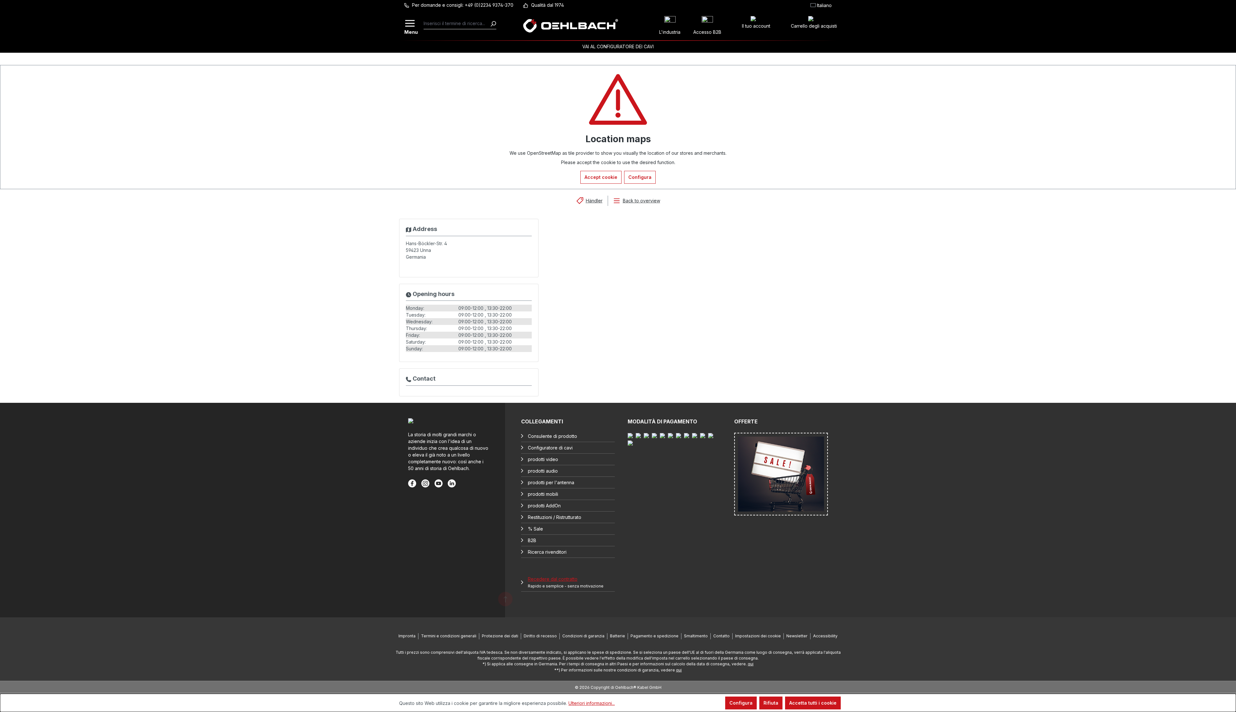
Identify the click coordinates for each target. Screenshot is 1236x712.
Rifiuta (770, 703)
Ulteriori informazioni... (591, 703)
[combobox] (457, 23)
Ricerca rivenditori (547, 552)
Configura (639, 177)
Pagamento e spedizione (655, 635)
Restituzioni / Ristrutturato (554, 517)
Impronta (407, 635)
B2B (532, 540)
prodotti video (543, 459)
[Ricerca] (493, 23)
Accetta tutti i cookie (813, 703)
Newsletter (797, 635)
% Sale (535, 529)
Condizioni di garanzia (583, 635)
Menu (410, 31)
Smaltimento (696, 635)
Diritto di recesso (540, 635)
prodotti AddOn (544, 505)
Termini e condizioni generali (448, 635)
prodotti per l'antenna (551, 482)
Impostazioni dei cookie (758, 635)
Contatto (721, 635)
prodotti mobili (543, 494)
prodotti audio (543, 471)
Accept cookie (601, 177)
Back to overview (641, 200)
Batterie (617, 635)
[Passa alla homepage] (570, 25)
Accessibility (825, 635)
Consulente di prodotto (552, 436)
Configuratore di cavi (550, 447)
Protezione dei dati (500, 635)
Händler (594, 200)
